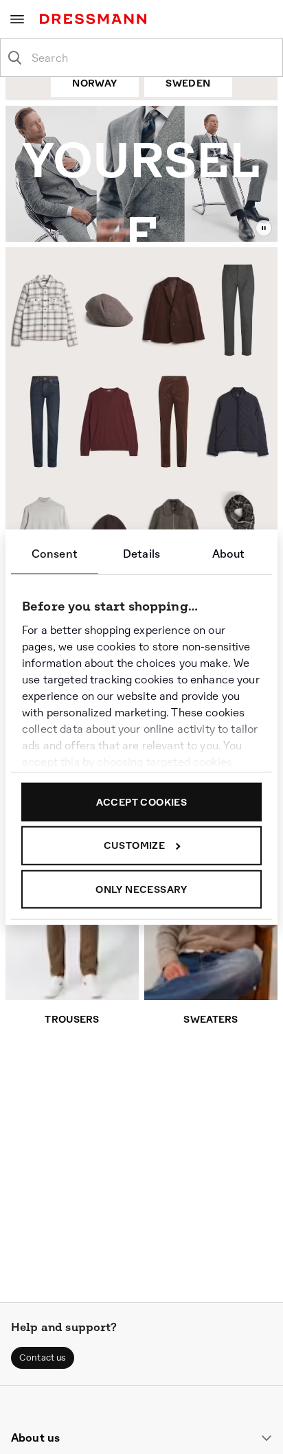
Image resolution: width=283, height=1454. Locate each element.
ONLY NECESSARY (141, 888)
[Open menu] (17, 19)
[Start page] (95, 19)
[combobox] (152, 58)
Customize (135, 845)
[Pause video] (264, 228)
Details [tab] (141, 553)
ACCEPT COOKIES (142, 801)
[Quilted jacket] (240, 423)
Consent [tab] (55, 553)
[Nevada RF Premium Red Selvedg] (40, 421)
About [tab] (228, 553)
